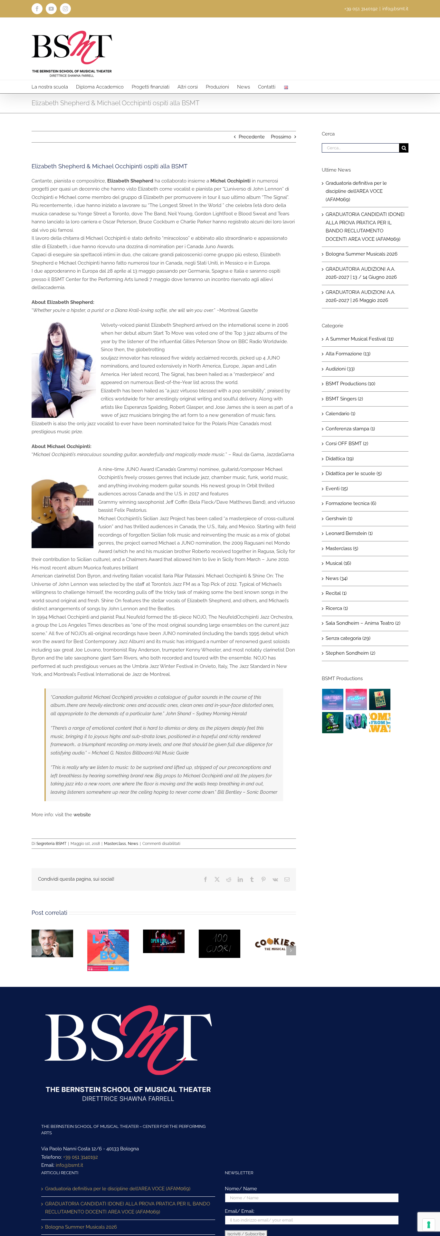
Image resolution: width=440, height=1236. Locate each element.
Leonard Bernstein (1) (349, 533)
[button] (36, 950)
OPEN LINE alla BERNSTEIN (156, 953)
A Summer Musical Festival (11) (360, 339)
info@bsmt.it (395, 8)
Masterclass (115, 843)
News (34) (337, 578)
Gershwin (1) (339, 518)
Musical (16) (338, 563)
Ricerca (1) (337, 608)
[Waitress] (333, 699)
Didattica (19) (340, 459)
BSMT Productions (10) (350, 384)
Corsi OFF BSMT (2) (347, 443)
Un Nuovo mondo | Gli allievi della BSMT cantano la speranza (211, 951)
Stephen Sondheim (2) (350, 653)
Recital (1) (336, 593)
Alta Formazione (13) (348, 354)
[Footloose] (356, 699)
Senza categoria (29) (348, 638)
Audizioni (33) (340, 369)
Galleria (60, 943)
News (133, 843)
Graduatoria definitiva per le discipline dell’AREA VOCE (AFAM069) (356, 191)
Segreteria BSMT (51, 843)
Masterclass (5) (342, 548)
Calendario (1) (340, 414)
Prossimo (281, 137)
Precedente (252, 137)
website (82, 815)
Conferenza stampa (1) (350, 429)
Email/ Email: (239, 1211)
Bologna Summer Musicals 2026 (361, 254)
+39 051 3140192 (80, 1157)
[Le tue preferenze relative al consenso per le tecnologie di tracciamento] (429, 1225)
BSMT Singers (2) (344, 399)
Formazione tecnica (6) (351, 503)
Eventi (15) (337, 489)
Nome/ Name (241, 1189)
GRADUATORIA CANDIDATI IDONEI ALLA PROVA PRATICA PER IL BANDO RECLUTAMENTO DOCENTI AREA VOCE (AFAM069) (127, 1208)
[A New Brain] (333, 722)
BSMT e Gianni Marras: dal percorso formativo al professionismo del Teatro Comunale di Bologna (44, 943)
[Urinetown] (380, 699)
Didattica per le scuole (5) (354, 473)
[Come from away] (380, 722)
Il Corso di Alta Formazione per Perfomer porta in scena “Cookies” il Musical (267, 946)
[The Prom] (356, 722)
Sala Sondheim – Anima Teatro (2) (363, 623)
